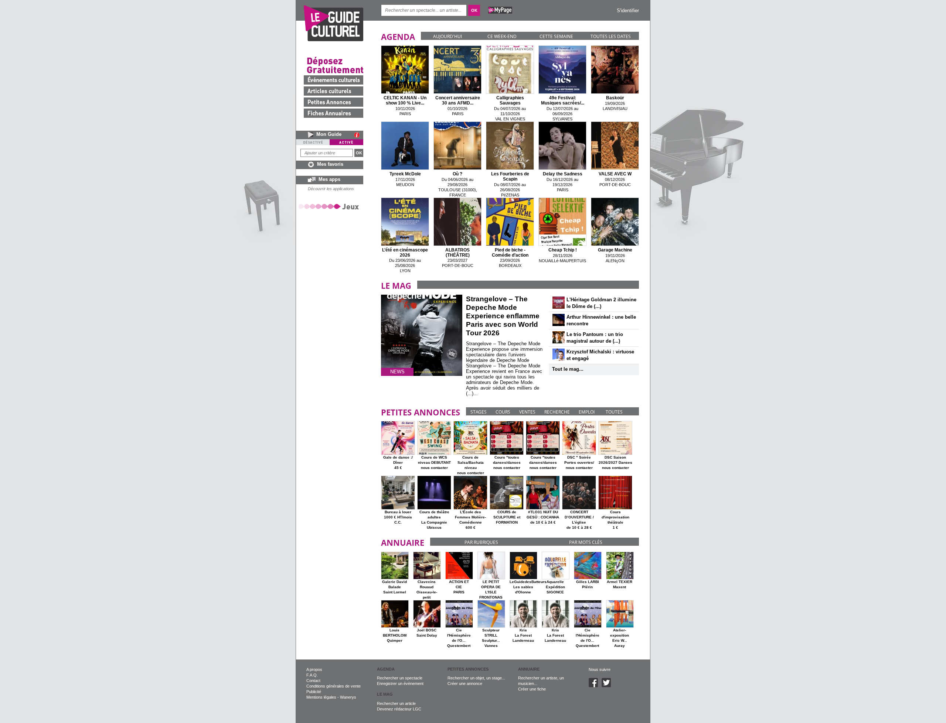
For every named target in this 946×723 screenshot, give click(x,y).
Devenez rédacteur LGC (399, 709)
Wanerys (348, 697)
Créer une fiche (532, 689)
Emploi (587, 412)
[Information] (358, 135)
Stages (478, 412)
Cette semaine (556, 36)
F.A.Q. (312, 675)
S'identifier (628, 10)
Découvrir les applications (331, 188)
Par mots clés (585, 542)
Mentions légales (321, 697)
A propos (314, 669)
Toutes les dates (611, 36)
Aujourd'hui (447, 36)
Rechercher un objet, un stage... (476, 678)
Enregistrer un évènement (400, 683)
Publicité (313, 691)
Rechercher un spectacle (399, 678)
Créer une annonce (465, 683)
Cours (503, 412)
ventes (527, 412)
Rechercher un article (396, 703)
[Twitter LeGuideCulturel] (608, 685)
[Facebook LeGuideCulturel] (595, 685)
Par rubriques (481, 542)
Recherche (557, 412)
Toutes (614, 412)
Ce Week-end (502, 36)
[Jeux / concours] (330, 206)
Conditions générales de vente (333, 686)
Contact (313, 680)
